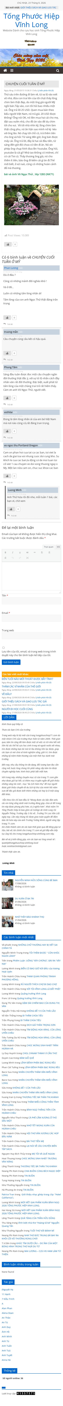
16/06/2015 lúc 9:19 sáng (16, 494)
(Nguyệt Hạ (7, 1289)
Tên (5, 595)
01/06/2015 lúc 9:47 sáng (12, 336)
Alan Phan (7, 1308)
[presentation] (6, 552)
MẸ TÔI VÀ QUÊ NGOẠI (43, 1153)
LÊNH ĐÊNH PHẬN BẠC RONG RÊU (39, 1062)
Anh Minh (7, 1336)
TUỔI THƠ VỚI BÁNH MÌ (42, 1230)
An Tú (5, 1322)
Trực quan (48, 546)
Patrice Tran (8, 1194)
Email (6, 613)
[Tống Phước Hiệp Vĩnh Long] (5, 70)
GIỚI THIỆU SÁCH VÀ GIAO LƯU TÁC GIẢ (24, 701)
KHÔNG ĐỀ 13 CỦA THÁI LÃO (41, 1010)
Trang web (8, 630)
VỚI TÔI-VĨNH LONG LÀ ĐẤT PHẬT (43, 988)
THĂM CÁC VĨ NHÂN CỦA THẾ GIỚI (21, 686)
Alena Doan (8, 1313)
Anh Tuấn (7, 1345)
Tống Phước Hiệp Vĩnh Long (31, 20)
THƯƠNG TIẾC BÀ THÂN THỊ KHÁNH (40, 1097)
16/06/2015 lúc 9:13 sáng (12, 449)
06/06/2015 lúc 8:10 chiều (13, 416)
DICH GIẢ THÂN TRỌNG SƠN (41, 1024)
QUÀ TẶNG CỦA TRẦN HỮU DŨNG (38, 1218)
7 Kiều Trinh (8, 1298)
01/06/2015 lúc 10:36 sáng (13, 371)
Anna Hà (6, 1359)
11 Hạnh (6, 1294)
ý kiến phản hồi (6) (46, 90)
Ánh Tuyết (7, 1355)
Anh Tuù (6, 1350)
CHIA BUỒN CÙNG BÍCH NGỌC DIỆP (42, 1171)
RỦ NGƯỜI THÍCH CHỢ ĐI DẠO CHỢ (39, 984)
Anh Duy (6, 1327)
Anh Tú (5, 1341)
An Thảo (6, 1317)
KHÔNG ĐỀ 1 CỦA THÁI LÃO (27, 1087)
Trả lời (10, 324)
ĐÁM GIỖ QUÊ (27, 1057)
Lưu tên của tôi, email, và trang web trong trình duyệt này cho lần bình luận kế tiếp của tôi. (29, 653)
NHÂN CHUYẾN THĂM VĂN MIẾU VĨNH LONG (35, 1092)
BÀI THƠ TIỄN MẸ (35, 1141)
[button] (6, 552)
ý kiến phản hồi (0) (43, 682)
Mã (58, 546)
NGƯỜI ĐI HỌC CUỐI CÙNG (17, 709)
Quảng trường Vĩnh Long (33, 993)
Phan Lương (11, 268)
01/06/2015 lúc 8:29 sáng (12, 272)
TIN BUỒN (29, 1175)
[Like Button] (8, 244)
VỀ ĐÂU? (7, 694)
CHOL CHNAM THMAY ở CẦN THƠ (40, 1053)
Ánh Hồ (5, 1331)
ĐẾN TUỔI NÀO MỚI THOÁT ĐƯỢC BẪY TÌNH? (27, 679)
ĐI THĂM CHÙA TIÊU (32, 1015)
